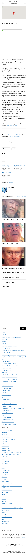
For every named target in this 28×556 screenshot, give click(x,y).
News (3, 468)
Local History (5, 461)
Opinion (4, 479)
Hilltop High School (7, 386)
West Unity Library (7, 388)
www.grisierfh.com (12, 125)
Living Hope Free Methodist (9, 377)
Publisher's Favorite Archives (9, 506)
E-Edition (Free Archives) (8, 439)
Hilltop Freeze (6, 361)
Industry (4, 341)
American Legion (6, 395)
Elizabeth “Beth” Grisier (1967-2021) (6, 166)
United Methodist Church (9, 381)
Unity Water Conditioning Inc (10, 353)
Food (3, 359)
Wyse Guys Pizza (6, 370)
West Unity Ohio (14, 2)
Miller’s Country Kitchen (9, 363)
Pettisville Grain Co (7, 419)
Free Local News (6, 450)
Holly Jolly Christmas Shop (9, 404)
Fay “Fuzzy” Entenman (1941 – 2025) (13, 268)
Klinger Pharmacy (7, 406)
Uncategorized (5, 521)
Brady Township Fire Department (11, 337)
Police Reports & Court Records (10, 484)
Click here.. (23, 537)
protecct (4, 497)
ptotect (4, 501)
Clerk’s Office (6, 335)
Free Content (5, 448)
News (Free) (5, 472)
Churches (4, 372)
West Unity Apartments (8, 422)
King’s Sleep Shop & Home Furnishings (13, 408)
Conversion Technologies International (13, 350)
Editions (4, 444)
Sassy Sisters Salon (7, 413)
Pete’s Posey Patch (7, 402)
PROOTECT (5, 492)
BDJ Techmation (6, 344)
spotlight (4, 515)
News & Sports (6, 470)
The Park (4, 393)
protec (3, 494)
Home (3, 332)
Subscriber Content (7, 517)
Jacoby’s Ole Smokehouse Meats (11, 366)
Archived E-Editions (7, 430)
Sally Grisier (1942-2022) (13, 135)
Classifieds (4, 432)
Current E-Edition (6, 437)
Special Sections (6, 510)
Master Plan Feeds (7, 417)
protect (4, 499)
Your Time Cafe (6, 368)
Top (3, 519)
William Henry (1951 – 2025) (10, 244)
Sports (3, 512)
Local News (5, 463)
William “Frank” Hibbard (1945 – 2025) (13, 273)
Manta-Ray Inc (6, 348)
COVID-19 (4, 435)
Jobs (3, 459)
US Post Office (6, 390)
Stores (3, 397)
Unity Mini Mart (6, 410)
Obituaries (4, 477)
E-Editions (4, 441)
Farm (3, 415)
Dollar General (6, 399)
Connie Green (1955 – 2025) (10, 277)
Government (5, 384)
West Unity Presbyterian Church (11, 375)
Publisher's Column (7, 503)
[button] (13, 13)
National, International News (9, 466)
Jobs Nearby (5, 339)
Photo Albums (5, 481)
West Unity (4, 523)
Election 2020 (5, 446)
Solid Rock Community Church (10, 379)
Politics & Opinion (7, 490)
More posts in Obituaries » (21, 196)
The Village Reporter (14, 136)
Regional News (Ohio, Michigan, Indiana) (12, 508)
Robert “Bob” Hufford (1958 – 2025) (12, 219)
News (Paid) (5, 475)
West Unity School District (9, 424)
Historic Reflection (7, 457)
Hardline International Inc (9, 346)
